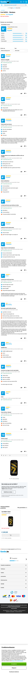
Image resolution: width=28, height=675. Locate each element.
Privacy (11, 610)
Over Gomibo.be (6, 610)
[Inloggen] (21, 1)
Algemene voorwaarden (10, 611)
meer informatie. (14, 608)
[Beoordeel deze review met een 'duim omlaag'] (25, 93)
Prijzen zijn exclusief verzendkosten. (14, 606)
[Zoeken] (26, 5)
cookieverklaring (20, 660)
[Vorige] (2, 559)
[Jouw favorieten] (23, 1)
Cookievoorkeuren (22, 610)
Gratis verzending (16, 478)
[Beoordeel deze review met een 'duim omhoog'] (21, 93)
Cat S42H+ (3, 10)
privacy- (13, 660)
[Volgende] (26, 455)
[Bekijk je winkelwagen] (26, 1)
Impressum (15, 610)
